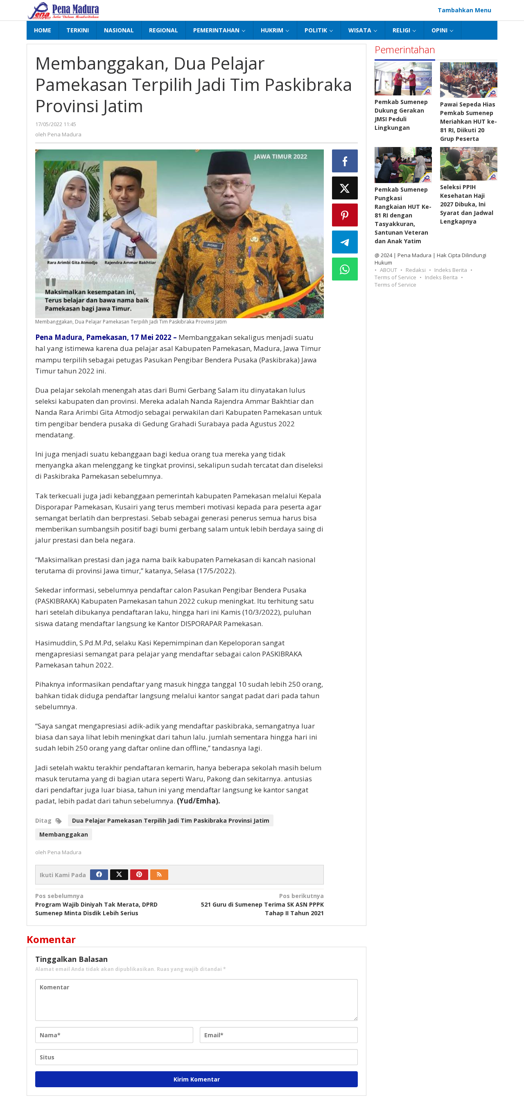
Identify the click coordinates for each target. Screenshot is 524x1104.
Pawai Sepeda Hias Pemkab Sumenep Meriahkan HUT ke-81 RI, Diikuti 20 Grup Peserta (468, 121)
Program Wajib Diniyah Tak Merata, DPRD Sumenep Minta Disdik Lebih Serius (96, 904)
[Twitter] (119, 874)
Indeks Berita (450, 270)
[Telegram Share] (345, 242)
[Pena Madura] (63, 10)
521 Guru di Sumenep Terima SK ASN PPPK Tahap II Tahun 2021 (262, 904)
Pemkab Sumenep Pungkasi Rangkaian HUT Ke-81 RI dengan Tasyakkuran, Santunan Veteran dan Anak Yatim (403, 215)
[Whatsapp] (345, 269)
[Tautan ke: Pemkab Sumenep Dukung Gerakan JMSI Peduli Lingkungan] (403, 78)
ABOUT (388, 270)
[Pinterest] (139, 874)
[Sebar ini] (345, 160)
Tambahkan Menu (464, 10)
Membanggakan (63, 834)
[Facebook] (99, 874)
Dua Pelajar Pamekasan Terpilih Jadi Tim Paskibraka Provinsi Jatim (170, 820)
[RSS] (159, 874)
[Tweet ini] (345, 187)
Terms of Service (395, 277)
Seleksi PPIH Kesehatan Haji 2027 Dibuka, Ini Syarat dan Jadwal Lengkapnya (466, 204)
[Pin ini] (345, 215)
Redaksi (416, 270)
